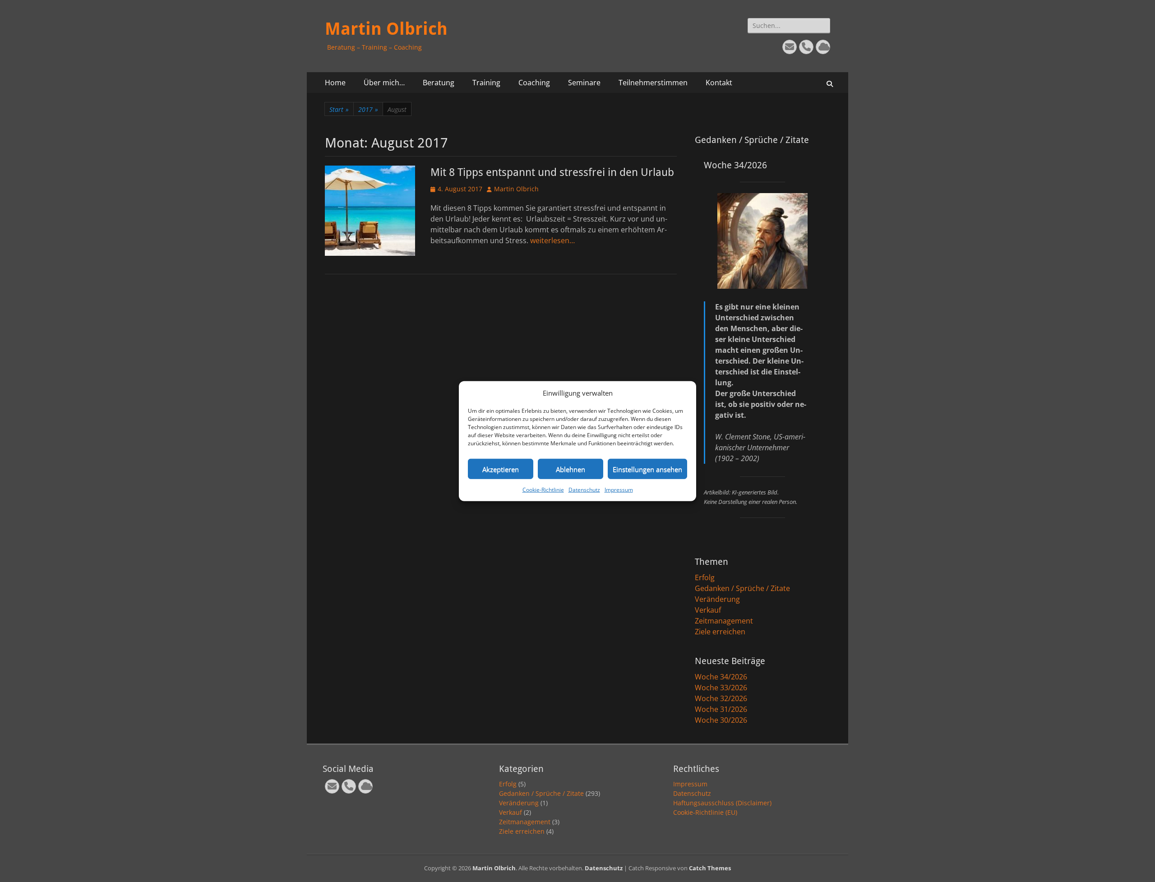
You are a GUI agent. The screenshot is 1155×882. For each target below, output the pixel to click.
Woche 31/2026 (721, 709)
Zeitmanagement (724, 621)
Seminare (584, 83)
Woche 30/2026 (721, 720)
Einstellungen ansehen (647, 468)
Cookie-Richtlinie (543, 490)
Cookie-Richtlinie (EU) (705, 812)
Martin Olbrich (386, 29)
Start (339, 109)
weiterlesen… (552, 240)
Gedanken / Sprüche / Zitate (742, 588)
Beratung (438, 83)
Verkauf (708, 610)
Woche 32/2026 (721, 698)
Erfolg (705, 577)
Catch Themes (710, 868)
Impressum (619, 490)
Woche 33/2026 (721, 688)
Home (335, 83)
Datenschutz (584, 490)
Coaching (534, 83)
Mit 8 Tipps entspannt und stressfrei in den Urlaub (552, 172)
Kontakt (719, 83)
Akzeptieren (500, 468)
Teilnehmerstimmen (653, 83)
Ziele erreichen (720, 632)
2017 (368, 109)
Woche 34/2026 (721, 677)
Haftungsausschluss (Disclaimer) (722, 803)
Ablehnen (570, 468)
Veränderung (717, 599)
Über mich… (384, 83)
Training (486, 83)
